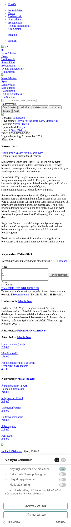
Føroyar (21, 127)
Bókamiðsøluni (20, 294)
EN (63, 460)
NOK (30, 288)
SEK (36, 288)
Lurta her (62, 260)
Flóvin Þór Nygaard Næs (30, 120)
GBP (24, 288)
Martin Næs (51, 120)
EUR (11, 288)
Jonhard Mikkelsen (11, 451)
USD (18, 288)
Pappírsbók (19, 117)
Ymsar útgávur (21, 123)
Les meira (14, 522)
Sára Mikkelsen (19, 130)
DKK (4, 288)
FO (56, 460)
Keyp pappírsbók (58, 274)
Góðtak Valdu (35, 506)
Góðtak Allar (36, 515)
